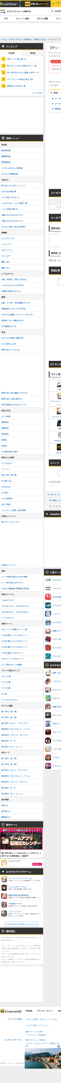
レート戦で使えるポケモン (12, 582)
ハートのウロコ (7, 617)
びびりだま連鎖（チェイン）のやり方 (17, 314)
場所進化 (5, 422)
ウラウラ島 (6, 688)
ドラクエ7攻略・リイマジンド (37, 1025)
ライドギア (6, 256)
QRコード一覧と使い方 (16, 59)
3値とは (4, 805)
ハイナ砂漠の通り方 (9, 209)
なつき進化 (6, 416)
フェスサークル (7, 238)
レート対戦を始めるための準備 (14, 576)
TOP (6, 18)
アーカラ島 (6, 682)
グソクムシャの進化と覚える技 (20, 79)
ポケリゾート (6, 250)
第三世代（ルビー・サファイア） (15, 723)
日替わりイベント (8, 565)
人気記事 (11, 53)
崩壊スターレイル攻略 (34, 1031)
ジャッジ (5, 469)
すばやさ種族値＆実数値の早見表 (15, 588)
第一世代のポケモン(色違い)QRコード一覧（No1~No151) (25, 72)
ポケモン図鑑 (42, 18)
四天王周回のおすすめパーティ (14, 404)
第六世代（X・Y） (9, 740)
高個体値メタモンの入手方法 (13, 308)
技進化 (4, 439)
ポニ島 (4, 693)
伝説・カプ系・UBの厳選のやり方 (15, 302)
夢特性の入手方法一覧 (16, 86)
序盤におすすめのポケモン (12, 215)
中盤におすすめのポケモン (12, 220)
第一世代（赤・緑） (9, 711)
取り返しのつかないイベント (13, 185)
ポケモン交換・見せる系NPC (13, 226)
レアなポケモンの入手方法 (12, 285)
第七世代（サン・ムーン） (12, 746)
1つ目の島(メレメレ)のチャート (14, 635)
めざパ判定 (6, 504)
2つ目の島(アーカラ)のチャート (14, 641)
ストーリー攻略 (22, 18)
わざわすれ (6, 486)
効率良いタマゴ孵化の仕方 (12, 320)
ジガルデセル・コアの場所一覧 (14, 203)
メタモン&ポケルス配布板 (12, 168)
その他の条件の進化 (9, 451)
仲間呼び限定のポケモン (11, 291)
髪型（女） (6, 267)
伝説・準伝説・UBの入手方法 (13, 279)
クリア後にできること (10, 197)
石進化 (4, 445)
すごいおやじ (6, 463)
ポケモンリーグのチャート (12, 658)
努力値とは (6, 811)
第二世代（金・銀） (9, 717)
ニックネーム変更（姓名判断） (14, 510)
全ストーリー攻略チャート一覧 (14, 629)
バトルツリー (6, 244)
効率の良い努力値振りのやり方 (14, 392)
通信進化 (5, 433)
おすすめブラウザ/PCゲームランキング (23, 924)
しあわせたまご (7, 600)
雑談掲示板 (6, 156)
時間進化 (5, 428)
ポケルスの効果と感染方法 (12, 337)
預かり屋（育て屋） (9, 474)
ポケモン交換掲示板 (9, 173)
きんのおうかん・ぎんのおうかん (15, 605)
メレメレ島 (6, 676)
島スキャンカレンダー (10, 521)
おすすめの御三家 (8, 191)
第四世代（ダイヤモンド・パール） (16, 729)
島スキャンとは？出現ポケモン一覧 (22, 65)
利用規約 (29, 1011)
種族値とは (6, 817)
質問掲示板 (6, 162)
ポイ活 (20, 3)
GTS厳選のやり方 (8, 326)
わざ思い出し (6, 480)
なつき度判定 (6, 498)
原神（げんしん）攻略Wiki (36, 1040)
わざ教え (5, 492)
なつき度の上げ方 (8, 343)
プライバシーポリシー (45, 1011)
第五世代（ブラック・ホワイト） (15, 734)
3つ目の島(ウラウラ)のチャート (14, 647)
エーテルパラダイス (9, 699)
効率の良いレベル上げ (10, 349)
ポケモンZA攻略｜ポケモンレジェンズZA (41, 1019)
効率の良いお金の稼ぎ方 (11, 398)
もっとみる (37, 92)
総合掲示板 (6, 150)
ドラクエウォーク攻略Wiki (36, 1035)
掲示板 (32, 53)
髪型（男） (6, 261)
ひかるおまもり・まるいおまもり (15, 611)
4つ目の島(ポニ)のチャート (12, 652)
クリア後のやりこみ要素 (11, 664)
